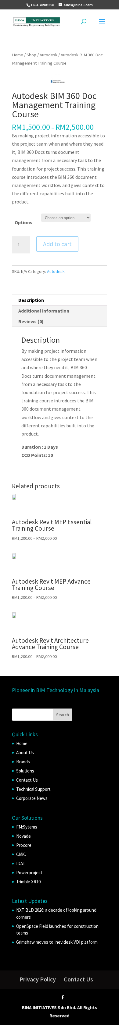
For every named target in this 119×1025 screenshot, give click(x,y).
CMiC (21, 854)
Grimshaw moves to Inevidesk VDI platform (57, 942)
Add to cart (57, 244)
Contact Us (27, 780)
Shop (31, 55)
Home (17, 55)
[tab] (59, 300)
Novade (23, 836)
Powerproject (29, 872)
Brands (23, 762)
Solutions (25, 771)
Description (31, 300)
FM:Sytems (26, 827)
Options (23, 222)
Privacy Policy (38, 979)
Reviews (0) (31, 321)
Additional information (43, 311)
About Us (25, 752)
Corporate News (32, 798)
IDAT (20, 863)
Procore (23, 845)
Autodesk (48, 55)
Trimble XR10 (28, 882)
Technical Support (33, 789)
